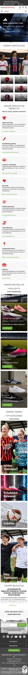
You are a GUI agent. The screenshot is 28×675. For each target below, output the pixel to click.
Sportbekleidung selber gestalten (10, 152)
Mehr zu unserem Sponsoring (9, 194)
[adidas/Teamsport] (14, 447)
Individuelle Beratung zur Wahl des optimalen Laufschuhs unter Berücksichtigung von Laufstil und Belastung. (13, 231)
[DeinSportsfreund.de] (8, 7)
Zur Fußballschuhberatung (9, 215)
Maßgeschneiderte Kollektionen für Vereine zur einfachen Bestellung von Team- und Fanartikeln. (14, 168)
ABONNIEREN (21, 625)
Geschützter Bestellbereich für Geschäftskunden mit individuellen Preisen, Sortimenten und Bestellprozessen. (14, 273)
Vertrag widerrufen (14, 650)
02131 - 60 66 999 (6, 663)
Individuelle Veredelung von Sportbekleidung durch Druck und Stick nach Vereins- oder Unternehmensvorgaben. (13, 147)
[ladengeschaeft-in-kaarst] (4, 245)
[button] (21, 4)
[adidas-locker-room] (4, 119)
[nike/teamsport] (14, 555)
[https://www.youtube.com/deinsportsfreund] (16, 637)
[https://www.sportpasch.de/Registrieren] (4, 266)
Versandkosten (21, 671)
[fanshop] (14, 62)
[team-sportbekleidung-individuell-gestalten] (4, 140)
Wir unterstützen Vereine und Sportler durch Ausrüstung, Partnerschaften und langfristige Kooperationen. (13, 189)
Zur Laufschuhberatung (8, 236)
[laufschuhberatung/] (4, 224)
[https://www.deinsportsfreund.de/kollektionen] (4, 161)
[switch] (25, 672)
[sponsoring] (4, 182)
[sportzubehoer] (14, 515)
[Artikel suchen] (25, 11)
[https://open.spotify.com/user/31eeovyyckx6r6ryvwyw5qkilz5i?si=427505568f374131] (20, 637)
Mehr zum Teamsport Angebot (10, 173)
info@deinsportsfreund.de (14, 661)
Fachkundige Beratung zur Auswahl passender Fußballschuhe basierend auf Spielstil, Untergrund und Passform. (14, 210)
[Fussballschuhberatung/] (4, 203)
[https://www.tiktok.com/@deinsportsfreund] (12, 637)
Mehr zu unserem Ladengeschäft (10, 257)
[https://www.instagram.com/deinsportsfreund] (4, 637)
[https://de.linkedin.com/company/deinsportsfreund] (24, 637)
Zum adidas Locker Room (8, 131)
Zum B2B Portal (6, 278)
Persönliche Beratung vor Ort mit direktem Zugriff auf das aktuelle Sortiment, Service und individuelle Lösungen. (13, 252)
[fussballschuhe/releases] (14, 488)
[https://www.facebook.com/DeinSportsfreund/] (8, 637)
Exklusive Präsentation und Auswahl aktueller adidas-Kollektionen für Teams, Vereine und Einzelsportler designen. (13, 126)
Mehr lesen (13, 605)
